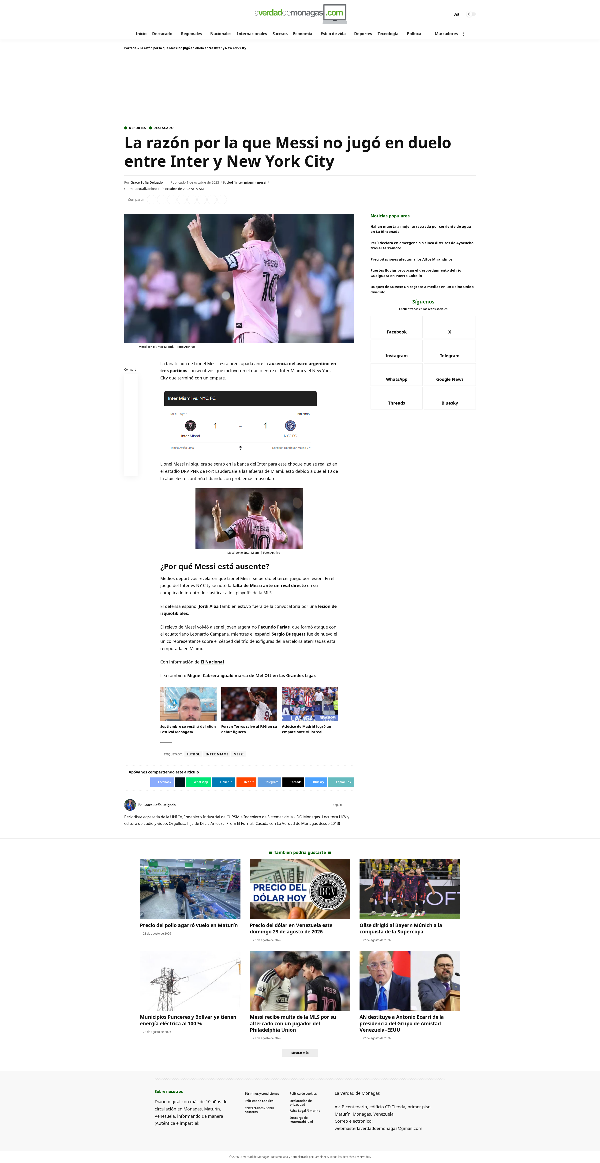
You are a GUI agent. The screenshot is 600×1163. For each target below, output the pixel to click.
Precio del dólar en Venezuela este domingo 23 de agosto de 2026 (291, 928)
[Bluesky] (173, 14)
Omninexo (321, 1157)
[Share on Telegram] (202, 199)
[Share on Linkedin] (182, 199)
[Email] (131, 470)
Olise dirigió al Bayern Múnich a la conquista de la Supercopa (401, 928)
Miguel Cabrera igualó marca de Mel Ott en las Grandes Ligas (251, 675)
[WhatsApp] (160, 14)
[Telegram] (154, 14)
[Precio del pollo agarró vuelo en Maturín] (190, 889)
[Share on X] (161, 199)
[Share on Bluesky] (131, 458)
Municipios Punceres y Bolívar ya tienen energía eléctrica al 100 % (188, 1020)
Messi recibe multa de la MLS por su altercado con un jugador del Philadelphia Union (293, 1023)
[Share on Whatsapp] (171, 199)
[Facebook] (128, 14)
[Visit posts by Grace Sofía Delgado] (130, 805)
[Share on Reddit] (192, 199)
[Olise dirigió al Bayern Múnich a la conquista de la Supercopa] (410, 889)
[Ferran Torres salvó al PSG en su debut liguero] (249, 704)
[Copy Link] (222, 199)
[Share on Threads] (212, 199)
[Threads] (166, 14)
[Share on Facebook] (151, 199)
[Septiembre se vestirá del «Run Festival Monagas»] (188, 704)
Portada (130, 48)
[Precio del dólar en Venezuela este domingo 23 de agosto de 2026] (300, 889)
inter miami (244, 182)
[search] (448, 14)
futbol (228, 182)
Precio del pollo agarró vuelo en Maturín (189, 925)
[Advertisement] (300, 89)
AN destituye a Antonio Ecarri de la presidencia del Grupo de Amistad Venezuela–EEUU (402, 1023)
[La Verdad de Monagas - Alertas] (299, 14)
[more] (464, 33)
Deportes (137, 127)
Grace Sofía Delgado (147, 182)
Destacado (163, 127)
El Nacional (212, 662)
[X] (135, 14)
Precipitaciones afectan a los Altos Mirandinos (411, 259)
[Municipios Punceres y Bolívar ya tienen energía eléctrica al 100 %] (190, 981)
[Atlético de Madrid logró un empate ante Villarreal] (310, 704)
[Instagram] (147, 14)
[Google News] (141, 14)
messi (261, 182)
